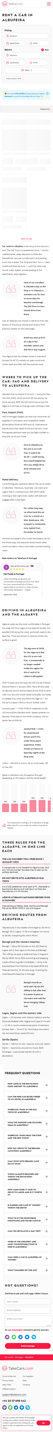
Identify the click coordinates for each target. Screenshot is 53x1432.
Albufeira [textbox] (13, 36)
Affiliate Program (9, 1389)
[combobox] (28, 36)
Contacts (26, 1385)
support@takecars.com (14, 1394)
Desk (25, 1380)
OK (43, 1423)
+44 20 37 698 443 (14, 1401)
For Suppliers (28, 1376)
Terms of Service (9, 1376)
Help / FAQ (6, 1385)
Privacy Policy (7, 1380)
